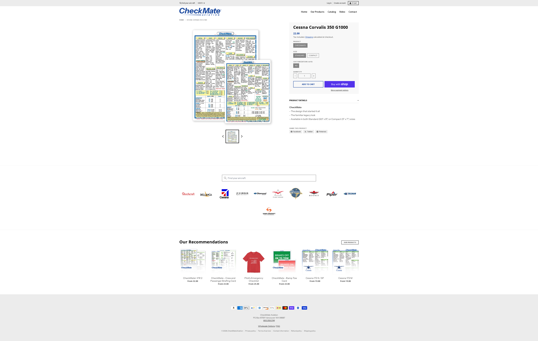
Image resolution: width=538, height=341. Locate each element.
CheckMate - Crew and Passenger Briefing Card (223, 279)
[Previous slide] (223, 136)
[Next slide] (242, 136)
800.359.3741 (269, 320)
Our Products (350, 242)
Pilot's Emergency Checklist (253, 279)
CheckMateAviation (235, 331)
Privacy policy (250, 331)
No (296, 65)
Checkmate (300, 45)
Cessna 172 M (345, 278)
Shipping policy (310, 331)
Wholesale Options (266, 326)
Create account (340, 3)
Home (181, 20)
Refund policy (296, 331)
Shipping (309, 37)
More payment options (339, 90)
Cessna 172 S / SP (315, 278)
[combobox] (269, 178)
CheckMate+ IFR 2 (192, 278)
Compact (313, 55)
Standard (299, 55)
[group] (232, 136)
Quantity (297, 72)
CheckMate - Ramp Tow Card (284, 279)
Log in (329, 3)
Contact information (281, 331)
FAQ (278, 326)
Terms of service (264, 331)
